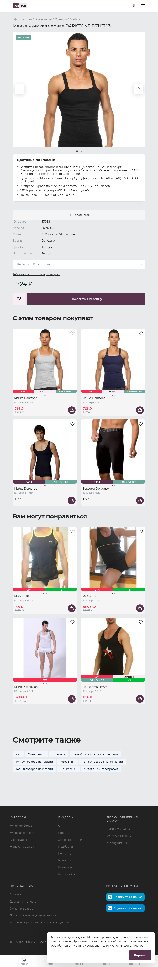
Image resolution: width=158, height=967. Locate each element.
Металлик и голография (101, 769)
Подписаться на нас (127, 897)
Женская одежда (22, 846)
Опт (61, 825)
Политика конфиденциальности (33, 915)
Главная (24, 964)
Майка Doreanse (25, 488)
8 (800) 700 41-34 (118, 829)
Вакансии (65, 867)
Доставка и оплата (23, 901)
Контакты (65, 853)
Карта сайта (67, 874)
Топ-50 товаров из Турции (34, 761)
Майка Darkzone (25, 398)
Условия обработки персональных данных (40, 922)
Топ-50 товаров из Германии (102, 761)
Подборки (65, 846)
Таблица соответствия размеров (36, 274)
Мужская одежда (22, 833)
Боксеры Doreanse (95, 488)
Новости (64, 860)
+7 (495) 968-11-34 (119, 836)
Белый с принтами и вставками (95, 754)
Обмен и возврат (22, 908)
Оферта (15, 894)
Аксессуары (18, 839)
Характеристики (70, 839)
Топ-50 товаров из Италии (34, 769)
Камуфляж (67, 761)
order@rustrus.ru (118, 843)
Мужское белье (21, 825)
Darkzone (48, 240)
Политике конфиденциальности (123, 945)
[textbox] (79, 264)
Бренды (64, 833)
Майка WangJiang (27, 686)
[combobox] (79, 264)
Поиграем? (68, 769)
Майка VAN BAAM (94, 686)
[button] (19, 89)
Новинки (58, 754)
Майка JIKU (22, 596)
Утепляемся (36, 754)
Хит (18, 754)
